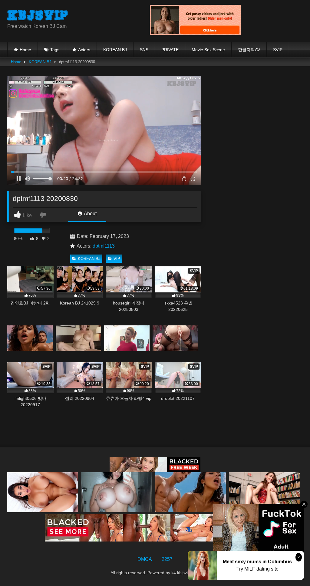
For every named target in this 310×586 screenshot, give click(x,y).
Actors (84, 49)
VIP (117, 258)
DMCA (144, 559)
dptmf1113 (104, 246)
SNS (144, 49)
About (90, 213)
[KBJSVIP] (69, 16)
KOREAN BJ (115, 49)
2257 (167, 559)
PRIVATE (170, 49)
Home (25, 49)
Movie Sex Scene (208, 49)
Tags (54, 49)
